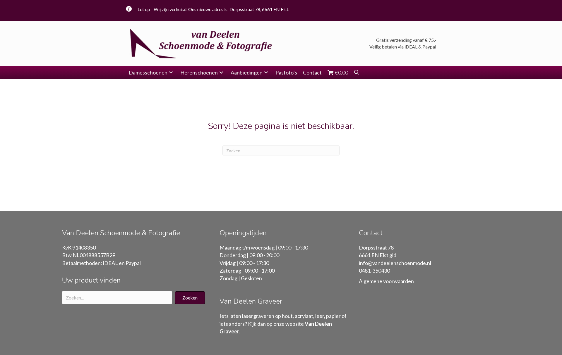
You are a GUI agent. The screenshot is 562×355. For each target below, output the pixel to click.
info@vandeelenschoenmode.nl (395, 263)
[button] (170, 72)
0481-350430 (374, 270)
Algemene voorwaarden (386, 281)
